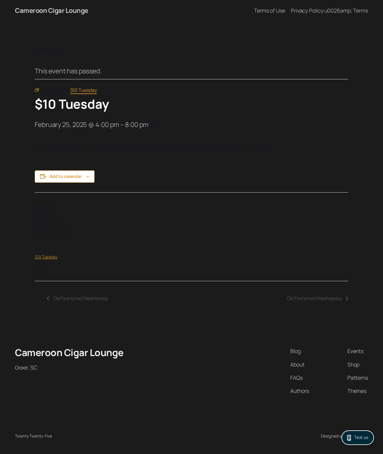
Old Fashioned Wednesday (80, 298)
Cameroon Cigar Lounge (51, 10)
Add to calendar (66, 176)
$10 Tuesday (46, 257)
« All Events (48, 50)
